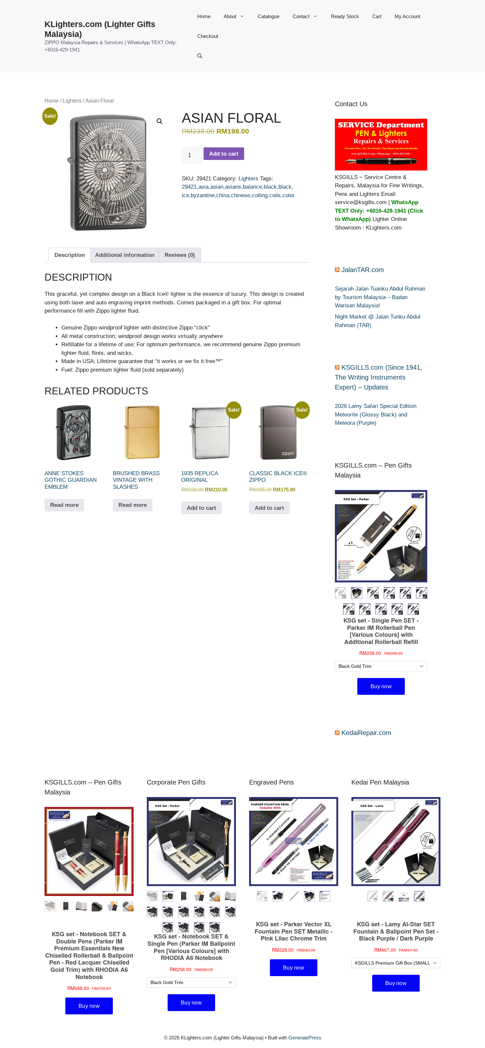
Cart (376, 16)
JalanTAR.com (362, 269)
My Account (407, 16)
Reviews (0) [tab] (180, 255)
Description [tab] (69, 255)
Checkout (207, 36)
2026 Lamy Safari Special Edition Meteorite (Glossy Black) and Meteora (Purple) (375, 414)
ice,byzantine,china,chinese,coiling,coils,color (238, 195)
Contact (301, 16)
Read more (64, 505)
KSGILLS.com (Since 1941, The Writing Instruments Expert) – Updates (378, 377)
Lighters (72, 101)
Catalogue (268, 16)
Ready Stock (345, 16)
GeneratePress (304, 1037)
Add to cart (224, 154)
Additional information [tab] (124, 255)
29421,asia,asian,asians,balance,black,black (237, 187)
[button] (200, 56)
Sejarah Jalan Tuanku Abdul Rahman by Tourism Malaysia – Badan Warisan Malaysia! (380, 297)
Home (203, 16)
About (230, 16)
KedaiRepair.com (366, 732)
